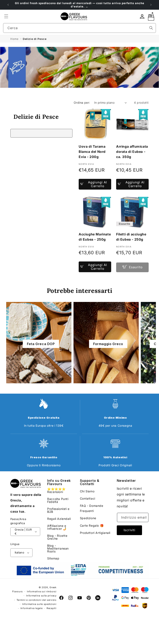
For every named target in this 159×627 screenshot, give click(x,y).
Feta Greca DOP (41, 344)
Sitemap (53, 558)
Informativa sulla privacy (41, 595)
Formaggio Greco (108, 344)
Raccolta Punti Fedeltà (57, 500)
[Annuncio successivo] (150, 4)
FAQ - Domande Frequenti (91, 508)
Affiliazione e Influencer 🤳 (56, 527)
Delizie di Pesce (35, 38)
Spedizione (88, 518)
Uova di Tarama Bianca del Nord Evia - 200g (92, 151)
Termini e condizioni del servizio (37, 599)
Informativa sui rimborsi (42, 591)
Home (14, 38)
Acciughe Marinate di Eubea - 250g (95, 236)
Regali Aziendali (59, 518)
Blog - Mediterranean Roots (58, 548)
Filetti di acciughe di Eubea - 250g (131, 236)
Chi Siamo (87, 491)
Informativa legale (31, 608)
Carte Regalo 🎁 (92, 525)
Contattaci (87, 498)
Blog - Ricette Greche (57, 537)
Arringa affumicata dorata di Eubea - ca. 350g (132, 151)
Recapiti (52, 608)
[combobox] (79, 28)
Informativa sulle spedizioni (39, 604)
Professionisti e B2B (58, 510)
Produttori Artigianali (95, 532)
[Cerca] (151, 27)
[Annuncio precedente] (8, 4)
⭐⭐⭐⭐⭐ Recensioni (56, 491)
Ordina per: (82, 102)
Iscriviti (129, 530)
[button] (6, 16)
